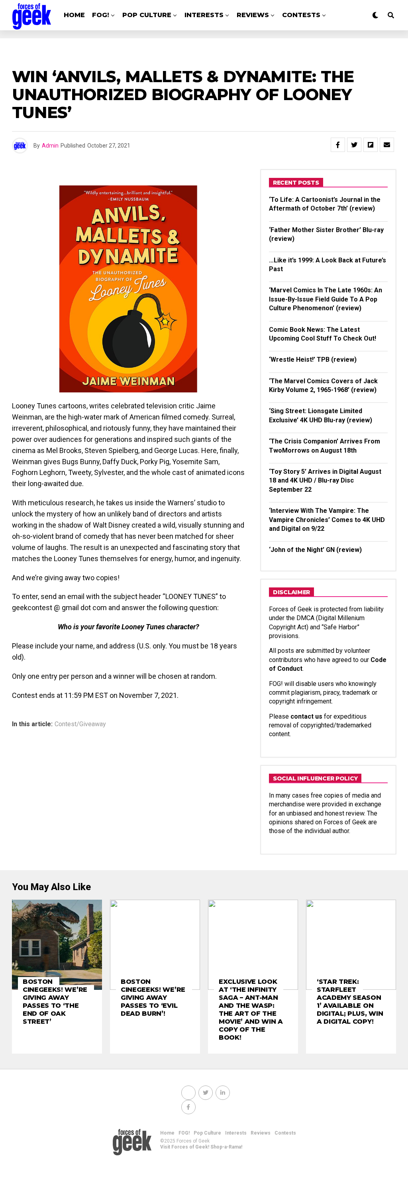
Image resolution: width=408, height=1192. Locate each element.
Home (74, 15)
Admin (50, 145)
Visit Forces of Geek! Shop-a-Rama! (201, 1147)
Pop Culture (146, 15)
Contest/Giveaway (80, 724)
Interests (204, 15)
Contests (301, 15)
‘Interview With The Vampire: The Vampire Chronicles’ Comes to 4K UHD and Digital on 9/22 (327, 519)
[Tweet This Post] (354, 145)
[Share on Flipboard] (370, 145)
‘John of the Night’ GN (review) (315, 550)
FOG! (100, 15)
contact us (306, 716)
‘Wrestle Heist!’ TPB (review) (313, 359)
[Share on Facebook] (338, 145)
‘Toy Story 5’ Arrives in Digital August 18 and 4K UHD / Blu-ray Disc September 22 (325, 480)
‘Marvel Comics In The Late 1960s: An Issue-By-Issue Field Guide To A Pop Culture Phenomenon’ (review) (325, 299)
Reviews (253, 15)
